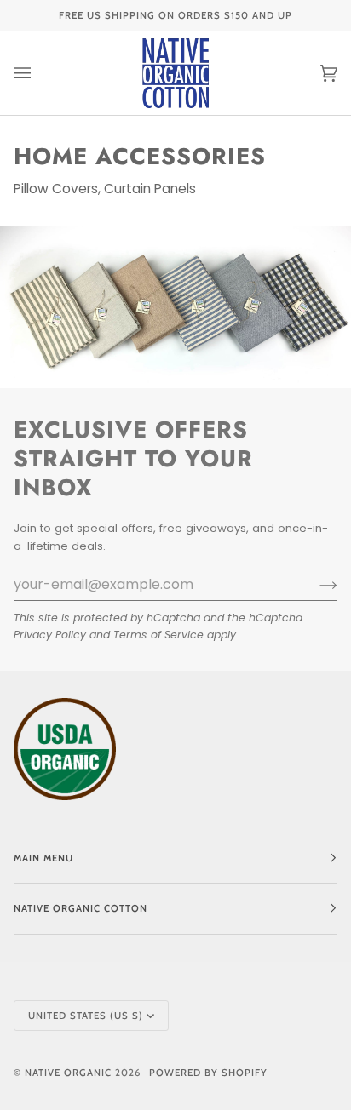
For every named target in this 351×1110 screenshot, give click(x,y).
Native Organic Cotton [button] (80, 908)
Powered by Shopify (208, 1073)
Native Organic (68, 1073)
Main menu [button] (43, 858)
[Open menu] (39, 73)
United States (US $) (85, 1015)
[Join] (314, 584)
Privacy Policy (50, 634)
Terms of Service (158, 634)
